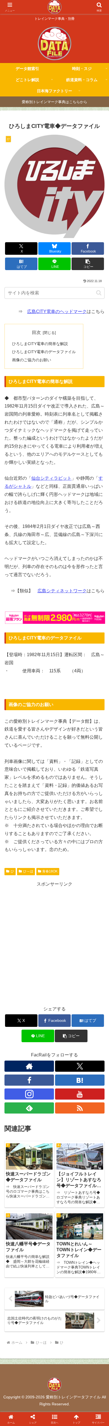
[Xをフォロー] (80, 1066)
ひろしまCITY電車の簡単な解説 (40, 343)
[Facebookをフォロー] (29, 1080)
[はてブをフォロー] (80, 1080)
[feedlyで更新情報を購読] (29, 1108)
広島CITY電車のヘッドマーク (57, 311)
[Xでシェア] (18, 1380)
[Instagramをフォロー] (29, 1094)
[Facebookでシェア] (18, 1395)
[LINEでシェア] (91, 1395)
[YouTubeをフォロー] (80, 1094)
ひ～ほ (28, 871)
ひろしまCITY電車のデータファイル (44, 352)
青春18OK (50, 871)
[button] (88, 264)
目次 (36, 332)
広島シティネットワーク (62, 590)
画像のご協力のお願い (31, 360)
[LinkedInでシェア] (54, 1410)
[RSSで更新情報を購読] (80, 1108)
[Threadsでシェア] (42, 1395)
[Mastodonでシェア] (42, 1380)
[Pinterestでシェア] (30, 1410)
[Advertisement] (54, 942)
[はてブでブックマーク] (66, 1395)
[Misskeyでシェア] (91, 1380)
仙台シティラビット (51, 478)
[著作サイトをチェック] (29, 1066)
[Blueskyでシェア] (66, 1380)
